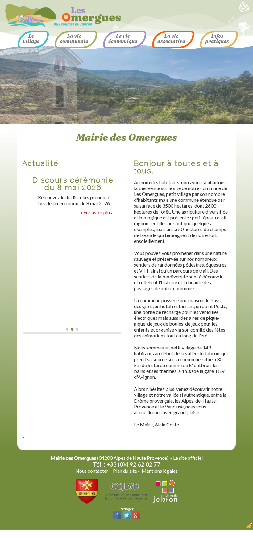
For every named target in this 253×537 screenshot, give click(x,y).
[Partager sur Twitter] (126, 518)
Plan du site (125, 471)
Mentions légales (160, 471)
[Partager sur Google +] (136, 518)
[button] (67, 329)
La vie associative (171, 38)
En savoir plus (97, 212)
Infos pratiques (217, 38)
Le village (31, 38)
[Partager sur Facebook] (117, 518)
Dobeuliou (219, 527)
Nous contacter (91, 471)
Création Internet (235, 527)
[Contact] (244, 11)
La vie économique (122, 38)
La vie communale (74, 38)
